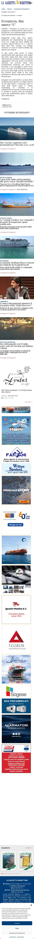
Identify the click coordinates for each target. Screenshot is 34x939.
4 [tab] (6, 873)
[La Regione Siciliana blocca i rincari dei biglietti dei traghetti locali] (17, 247)
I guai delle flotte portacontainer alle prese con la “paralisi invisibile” (17, 180)
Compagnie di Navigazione (21, 9)
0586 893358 (21, 886)
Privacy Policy (20, 937)
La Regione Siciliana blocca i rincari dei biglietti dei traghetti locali (17, 263)
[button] (31, 905)
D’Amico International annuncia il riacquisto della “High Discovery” (16, 304)
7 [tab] (11, 873)
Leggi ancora (17, 393)
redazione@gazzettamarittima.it (20, 890)
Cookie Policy (12, 937)
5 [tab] (8, 873)
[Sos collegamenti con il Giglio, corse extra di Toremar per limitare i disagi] (17, 328)
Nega (17, 928)
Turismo (9, 9)
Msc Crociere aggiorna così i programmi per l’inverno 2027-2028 (17, 143)
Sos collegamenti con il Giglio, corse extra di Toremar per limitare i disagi (16, 345)
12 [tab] (19, 873)
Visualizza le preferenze (17, 933)
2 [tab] (3, 873)
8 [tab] (13, 873)
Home (3, 9)
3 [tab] (5, 873)
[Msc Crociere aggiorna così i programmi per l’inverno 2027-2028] (17, 128)
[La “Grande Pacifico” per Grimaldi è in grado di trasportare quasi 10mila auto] (17, 204)
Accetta (17, 923)
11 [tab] (17, 873)
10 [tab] (16, 873)
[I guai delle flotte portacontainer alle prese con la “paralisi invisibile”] (17, 164)
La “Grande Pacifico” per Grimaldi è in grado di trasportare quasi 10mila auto (17, 221)
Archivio (28, 848)
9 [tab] (14, 873)
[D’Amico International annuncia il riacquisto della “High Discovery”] (17, 288)
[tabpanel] (17, 393)
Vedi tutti (27, 402)
